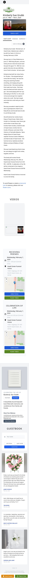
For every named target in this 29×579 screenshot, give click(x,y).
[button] (14, 282)
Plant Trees (14, 298)
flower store (7, 187)
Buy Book (15, 397)
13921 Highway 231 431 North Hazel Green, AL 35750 (14, 273)
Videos (15, 39)
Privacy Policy (10, 572)
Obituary (7, 39)
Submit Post (14, 447)
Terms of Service (18, 572)
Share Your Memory (10, 421)
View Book (7, 397)
